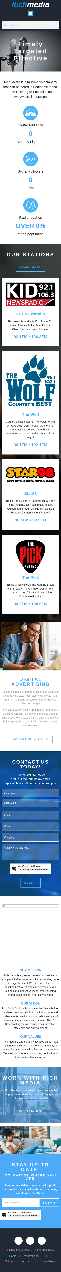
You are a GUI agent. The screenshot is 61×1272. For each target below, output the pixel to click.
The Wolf (30, 414)
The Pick (30, 577)
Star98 (30, 493)
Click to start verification (34, 869)
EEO (49, 1256)
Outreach (10, 1261)
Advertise (27, 1261)
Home (12, 1256)
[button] (30, 13)
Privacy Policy (31, 1256)
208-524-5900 (36, 774)
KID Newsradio (30, 314)
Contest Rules (48, 1261)
